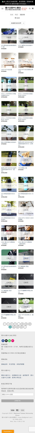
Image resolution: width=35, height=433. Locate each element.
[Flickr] (12, 340)
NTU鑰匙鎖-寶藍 (23, 266)
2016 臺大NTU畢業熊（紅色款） (8, 242)
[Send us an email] (6, 340)
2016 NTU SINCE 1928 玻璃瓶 (25, 218)
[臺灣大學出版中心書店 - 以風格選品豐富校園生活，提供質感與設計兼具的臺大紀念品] (16, 8)
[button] (2, 8)
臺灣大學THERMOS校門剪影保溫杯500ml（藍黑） (8, 169)
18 (22, 324)
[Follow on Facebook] (3, 340)
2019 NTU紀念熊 (6, 69)
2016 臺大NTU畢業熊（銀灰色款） (25, 242)
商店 (16, 14)
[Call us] (9, 340)
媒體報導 (26, 375)
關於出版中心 (6, 375)
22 (14, 327)
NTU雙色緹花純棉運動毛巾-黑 (8, 267)
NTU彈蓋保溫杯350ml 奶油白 (8, 218)
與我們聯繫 (20, 364)
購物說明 (4, 364)
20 (30, 324)
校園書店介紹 (16, 375)
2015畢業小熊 (22, 168)
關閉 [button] (28, 4)
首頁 (11, 14)
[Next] (24, 327)
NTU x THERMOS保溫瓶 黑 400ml (25, 118)
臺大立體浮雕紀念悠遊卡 (8, 142)
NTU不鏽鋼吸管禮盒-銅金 (25, 291)
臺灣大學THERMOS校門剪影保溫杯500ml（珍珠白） (25, 144)
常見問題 (12, 364)
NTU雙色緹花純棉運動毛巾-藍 (8, 46)
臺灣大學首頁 (16, 377)
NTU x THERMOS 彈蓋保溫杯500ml (8, 94)
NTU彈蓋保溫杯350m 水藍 (25, 194)
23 (17, 327)
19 (26, 324)
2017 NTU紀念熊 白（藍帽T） (26, 315)
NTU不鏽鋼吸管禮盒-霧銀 (8, 315)
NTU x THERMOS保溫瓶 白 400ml (8, 118)
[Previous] (4, 324)
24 (21, 327)
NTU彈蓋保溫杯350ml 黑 (8, 194)
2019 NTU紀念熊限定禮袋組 (25, 70)
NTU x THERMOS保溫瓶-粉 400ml (25, 94)
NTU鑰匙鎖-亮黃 (6, 290)
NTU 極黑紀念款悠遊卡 (25, 45)
